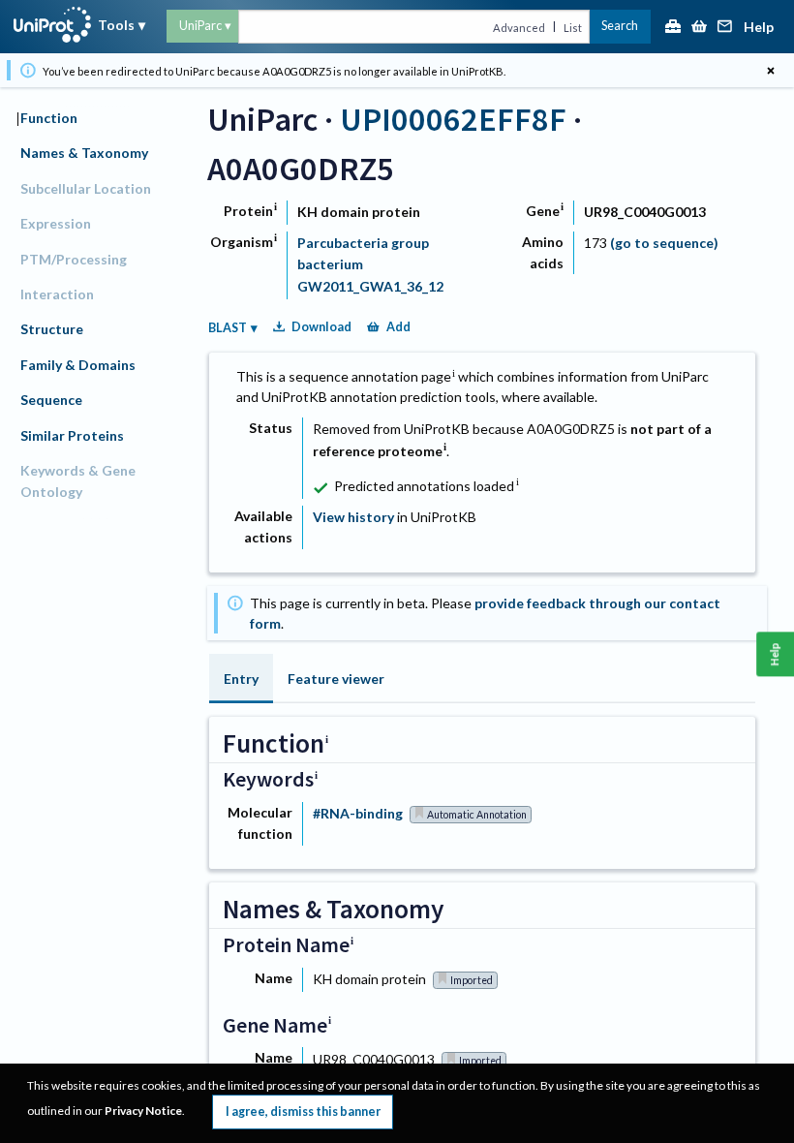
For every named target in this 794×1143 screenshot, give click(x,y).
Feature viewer (336, 678)
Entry (241, 678)
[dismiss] (770, 70)
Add (398, 327)
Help (759, 27)
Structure (51, 329)
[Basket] (699, 27)
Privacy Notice (143, 1110)
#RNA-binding (358, 813)
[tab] (241, 678)
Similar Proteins (72, 435)
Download (321, 327)
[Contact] (725, 27)
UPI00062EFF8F (453, 118)
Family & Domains (78, 364)
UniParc (200, 25)
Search (619, 25)
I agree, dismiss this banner (303, 1111)
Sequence (51, 399)
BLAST (227, 328)
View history (353, 517)
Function (48, 117)
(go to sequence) (664, 242)
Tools (116, 24)
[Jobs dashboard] (673, 27)
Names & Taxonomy (84, 152)
